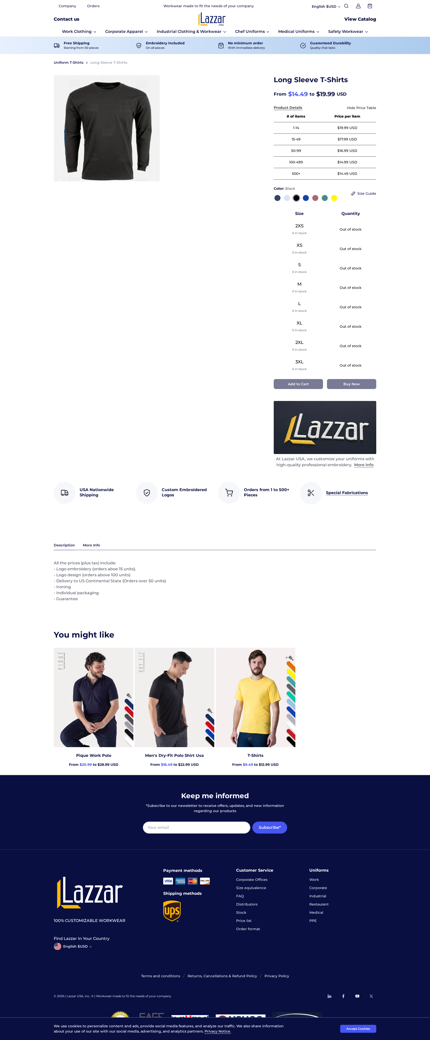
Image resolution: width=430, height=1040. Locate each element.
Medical (316, 912)
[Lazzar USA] (212, 19)
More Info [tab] (91, 545)
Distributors (247, 904)
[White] (287, 198)
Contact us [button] (66, 19)
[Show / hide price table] (361, 108)
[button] (79, 32)
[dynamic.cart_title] (370, 6)
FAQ (240, 896)
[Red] (315, 198)
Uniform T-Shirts (68, 62)
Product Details (288, 107)
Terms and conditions (160, 976)
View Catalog (360, 19)
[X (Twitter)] (371, 996)
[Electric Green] (324, 198)
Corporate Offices (252, 879)
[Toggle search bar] (346, 6)
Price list (244, 920)
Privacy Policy (277, 976)
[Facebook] (343, 996)
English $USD (75, 946)
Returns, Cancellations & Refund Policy (222, 976)
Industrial (317, 896)
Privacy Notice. (218, 1031)
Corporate (318, 888)
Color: (284, 188)
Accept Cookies (358, 1029)
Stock (241, 912)
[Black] (296, 198)
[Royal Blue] (306, 198)
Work (314, 879)
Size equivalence (251, 888)
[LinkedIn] (329, 996)
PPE (313, 920)
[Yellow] (334, 198)
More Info (364, 464)
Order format (248, 929)
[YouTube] (357, 996)
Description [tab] (64, 545)
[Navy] (277, 198)
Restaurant (319, 904)
